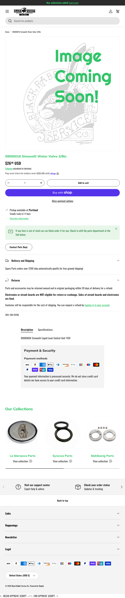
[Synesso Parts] (62, 434)
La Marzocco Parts (22, 455)
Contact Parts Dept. (19, 247)
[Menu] (7, 11)
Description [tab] (27, 330)
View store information (19, 218)
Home (7, 31)
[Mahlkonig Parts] (102, 434)
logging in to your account (97, 305)
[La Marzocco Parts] (22, 434)
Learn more (74, 2)
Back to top (62, 500)
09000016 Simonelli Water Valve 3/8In (26, 31)
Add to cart (83, 182)
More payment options (62, 201)
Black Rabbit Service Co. (20, 585)
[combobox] (62, 21)
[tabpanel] (62, 338)
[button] (117, 11)
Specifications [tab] (45, 330)
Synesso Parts (62, 455)
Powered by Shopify (37, 585)
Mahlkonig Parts (102, 455)
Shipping (8, 168)
